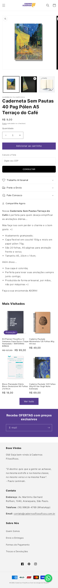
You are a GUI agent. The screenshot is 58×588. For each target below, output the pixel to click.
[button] (3, 5)
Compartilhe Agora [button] (15, 203)
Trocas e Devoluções (17, 551)
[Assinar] (48, 427)
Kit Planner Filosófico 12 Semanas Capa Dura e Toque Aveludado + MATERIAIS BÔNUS (15, 342)
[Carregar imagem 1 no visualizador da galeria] (11, 84)
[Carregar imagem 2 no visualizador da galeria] (47, 84)
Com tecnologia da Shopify (39, 583)
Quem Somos (13, 531)
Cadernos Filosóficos (22, 583)
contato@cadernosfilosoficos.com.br (34, 513)
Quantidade (8, 128)
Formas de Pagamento (17, 544)
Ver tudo (29, 401)
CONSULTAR (29, 169)
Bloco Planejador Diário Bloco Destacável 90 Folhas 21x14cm (15, 386)
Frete (4, 123)
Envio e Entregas (15, 538)
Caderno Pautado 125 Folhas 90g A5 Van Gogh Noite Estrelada (42, 386)
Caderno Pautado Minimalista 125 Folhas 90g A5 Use (41, 341)
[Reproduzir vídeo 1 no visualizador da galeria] (29, 84)
